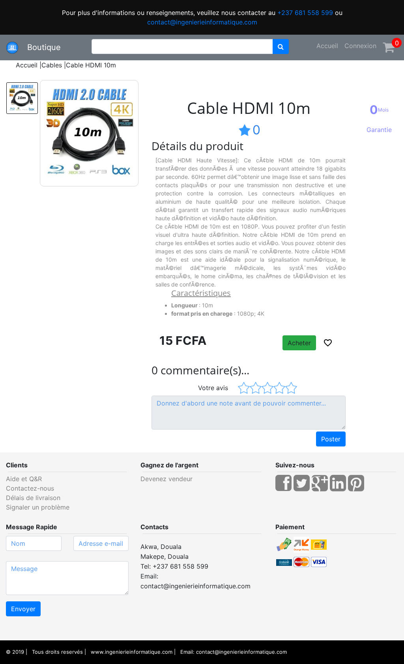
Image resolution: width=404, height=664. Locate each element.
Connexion (360, 46)
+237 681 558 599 (305, 13)
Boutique (40, 47)
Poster (330, 439)
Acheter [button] (299, 343)
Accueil (327, 46)
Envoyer (23, 609)
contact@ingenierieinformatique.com (202, 22)
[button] (328, 343)
